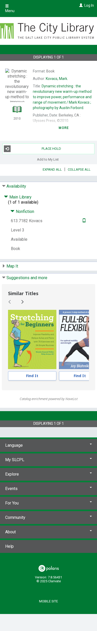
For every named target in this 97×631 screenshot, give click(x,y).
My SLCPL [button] (14, 459)
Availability (16, 186)
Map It (12, 266)
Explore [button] (12, 474)
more (64, 128)
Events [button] (11, 488)
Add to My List (48, 159)
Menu (9, 11)
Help (9, 546)
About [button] (10, 531)
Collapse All (79, 169)
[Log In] (80, 5)
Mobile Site (48, 601)
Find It (32, 375)
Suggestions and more (26, 277)
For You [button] (12, 503)
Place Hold (51, 149)
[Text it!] (83, 220)
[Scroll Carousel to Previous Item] (9, 301)
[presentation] (32, 339)
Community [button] (15, 517)
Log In (89, 5)
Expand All (52, 169)
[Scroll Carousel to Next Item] (22, 301)
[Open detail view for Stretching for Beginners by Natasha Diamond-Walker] (32, 339)
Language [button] (14, 445)
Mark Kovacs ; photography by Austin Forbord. (62, 97)
